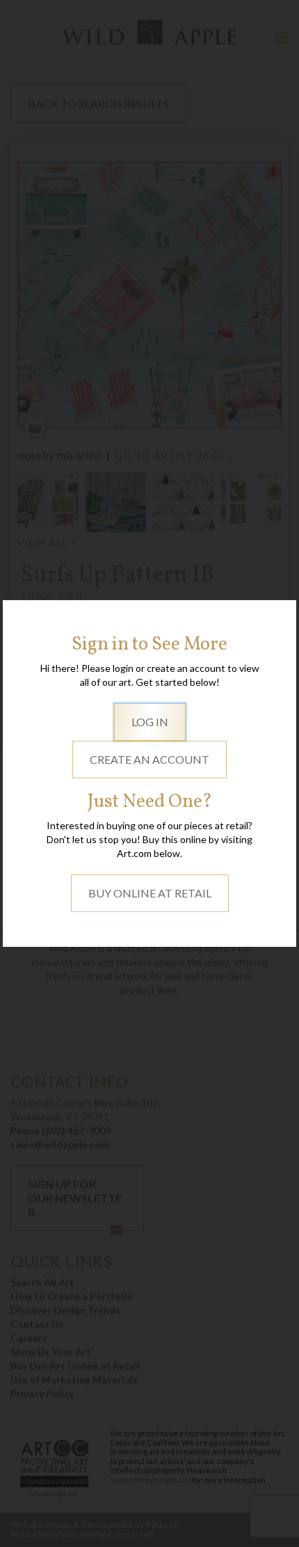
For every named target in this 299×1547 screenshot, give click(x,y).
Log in (149, 721)
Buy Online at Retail (149, 893)
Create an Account (149, 759)
